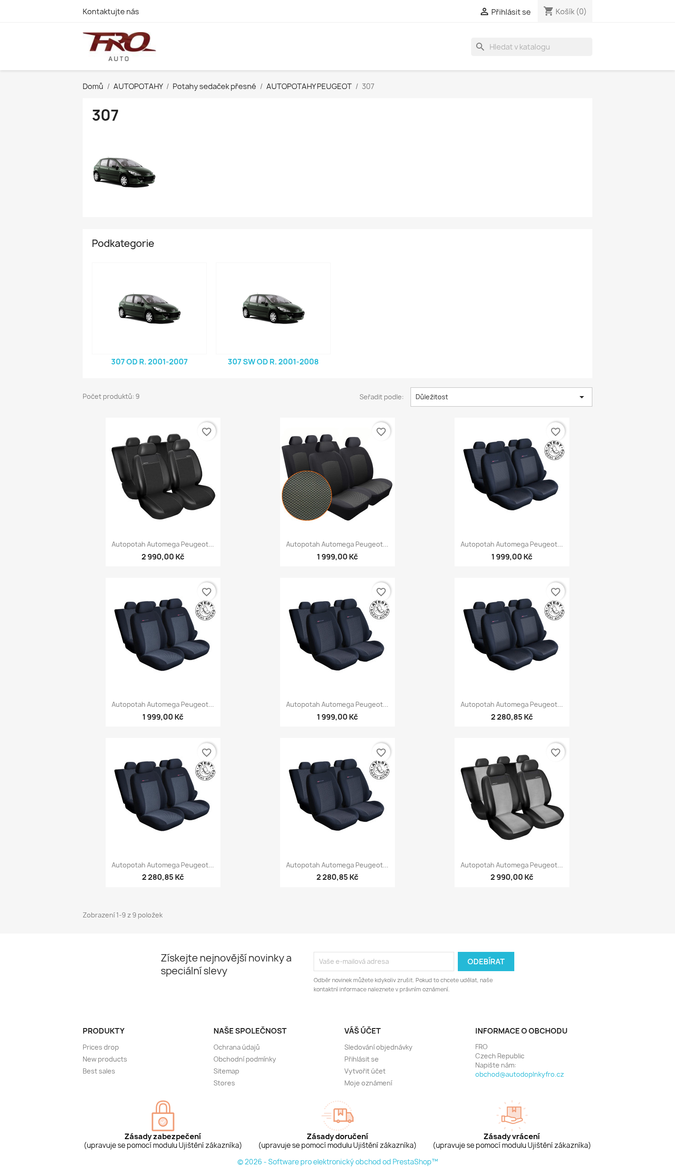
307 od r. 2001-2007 (149, 362)
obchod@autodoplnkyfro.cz (519, 1074)
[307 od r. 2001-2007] (149, 308)
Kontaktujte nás (111, 11)
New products (105, 1059)
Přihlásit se (361, 1059)
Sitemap (226, 1071)
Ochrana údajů (237, 1047)
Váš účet (362, 1031)
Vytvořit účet (365, 1071)
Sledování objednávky (378, 1047)
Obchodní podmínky (245, 1059)
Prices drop (101, 1047)
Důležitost (501, 397)
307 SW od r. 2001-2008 (273, 362)
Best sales (99, 1071)
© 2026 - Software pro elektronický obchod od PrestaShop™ (337, 1162)
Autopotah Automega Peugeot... (163, 544)
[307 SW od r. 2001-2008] (273, 308)
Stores (224, 1083)
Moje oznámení (368, 1083)
